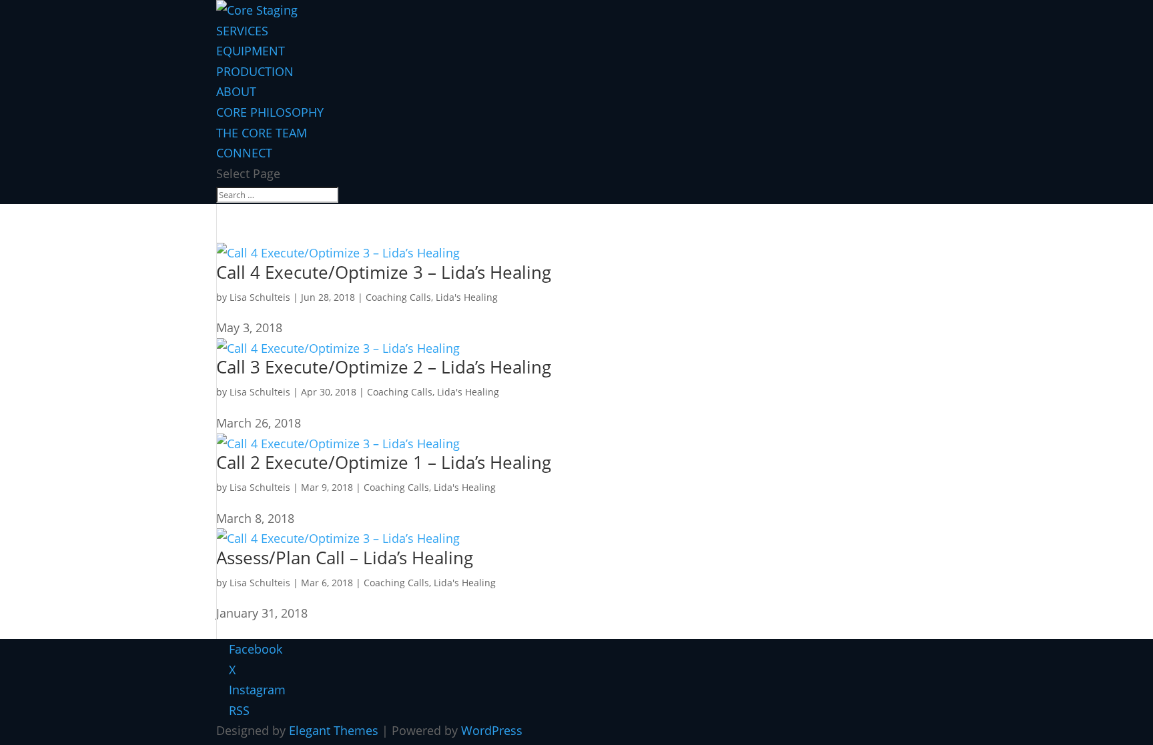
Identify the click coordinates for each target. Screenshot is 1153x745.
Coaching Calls (398, 297)
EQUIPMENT (250, 51)
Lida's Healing (467, 297)
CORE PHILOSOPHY (270, 112)
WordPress (491, 730)
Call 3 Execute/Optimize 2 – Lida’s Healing (383, 367)
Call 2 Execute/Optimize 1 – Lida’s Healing (383, 462)
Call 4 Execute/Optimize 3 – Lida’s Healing (383, 272)
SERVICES (242, 31)
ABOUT (236, 91)
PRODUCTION (255, 71)
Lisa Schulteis (260, 297)
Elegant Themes (333, 730)
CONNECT (244, 153)
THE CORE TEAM (261, 133)
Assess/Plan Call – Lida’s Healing (344, 558)
